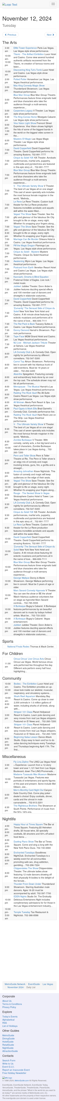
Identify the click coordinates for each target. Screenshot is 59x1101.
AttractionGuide (10, 1051)
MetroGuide (8, 1035)
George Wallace (21, 577)
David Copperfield (22, 148)
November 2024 (16, 987)
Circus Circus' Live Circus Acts (29, 658)
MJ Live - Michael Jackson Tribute (30, 342)
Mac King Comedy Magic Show (29, 85)
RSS (4, 1022)
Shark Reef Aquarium (24, 696)
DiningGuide (8, 1038)
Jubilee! (17, 286)
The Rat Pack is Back (24, 323)
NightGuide (8, 1047)
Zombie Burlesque (23, 439)
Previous (11, 34)
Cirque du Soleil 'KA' (24, 157)
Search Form (8, 1060)
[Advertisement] (29, 951)
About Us (6, 1000)
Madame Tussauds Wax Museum (30, 774)
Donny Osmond (21, 330)
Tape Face (19, 336)
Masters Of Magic (22, 138)
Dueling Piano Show (24, 841)
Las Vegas (48, 984)
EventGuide (34, 984)
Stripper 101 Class (23, 711)
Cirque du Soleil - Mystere (26, 251)
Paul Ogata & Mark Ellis (25, 408)
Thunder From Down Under (27, 883)
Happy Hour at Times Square (28, 824)
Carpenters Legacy (23, 110)
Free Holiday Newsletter (14, 1073)
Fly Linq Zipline (21, 761)
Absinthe (18, 374)
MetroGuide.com (22, 1080)
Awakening (19, 261)
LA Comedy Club (22, 352)
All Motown (19, 402)
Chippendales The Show (26, 868)
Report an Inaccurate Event (16, 1069)
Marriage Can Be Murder (26, 239)
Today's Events (9, 1016)
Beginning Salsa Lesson (26, 736)
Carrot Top (19, 361)
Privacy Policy (9, 1007)
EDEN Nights (20, 896)
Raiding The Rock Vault (25, 392)
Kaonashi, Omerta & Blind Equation (31, 276)
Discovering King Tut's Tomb (28, 69)
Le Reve (18, 201)
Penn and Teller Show (24, 455)
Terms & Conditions (12, 1004)
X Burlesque (20, 606)
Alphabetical (8, 1019)
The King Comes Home (25, 116)
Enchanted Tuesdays (24, 852)
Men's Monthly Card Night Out (29, 789)
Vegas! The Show (22, 214)
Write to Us (7, 1063)
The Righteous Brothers (25, 805)
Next (49, 34)
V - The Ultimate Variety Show (28, 185)
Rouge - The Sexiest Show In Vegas (31, 493)
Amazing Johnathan (23, 471)
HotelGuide (8, 1041)
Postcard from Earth (24, 267)
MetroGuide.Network (15, 984)
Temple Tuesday (22, 912)
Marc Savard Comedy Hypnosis (29, 590)
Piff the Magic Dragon (24, 245)
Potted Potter (20, 79)
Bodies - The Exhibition (25, 683)
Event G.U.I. (8, 1066)
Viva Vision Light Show (25, 123)
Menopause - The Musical (26, 386)
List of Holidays (9, 1025)
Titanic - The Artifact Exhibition (29, 54)
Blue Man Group (22, 94)
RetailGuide (8, 1044)
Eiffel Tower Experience (25, 47)
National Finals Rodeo (18, 646)
